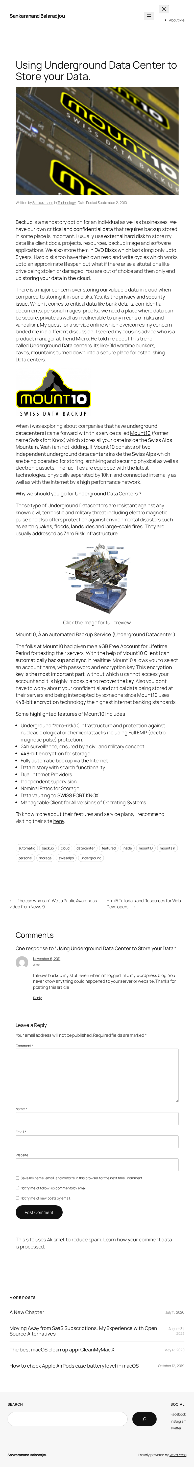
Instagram (178, 1421)
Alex (36, 964)
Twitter (176, 1428)
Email (21, 1131)
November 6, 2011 (46, 958)
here (58, 821)
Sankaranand (42, 202)
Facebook (178, 1414)
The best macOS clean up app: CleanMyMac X (62, 1349)
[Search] (144, 1419)
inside (127, 848)
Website (22, 1155)
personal (25, 858)
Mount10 (140, 433)
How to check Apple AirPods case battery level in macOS (74, 1366)
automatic (26, 848)
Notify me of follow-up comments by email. (53, 1188)
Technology (67, 202)
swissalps (66, 858)
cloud (65, 848)
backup (48, 848)
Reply (37, 997)
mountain (167, 848)
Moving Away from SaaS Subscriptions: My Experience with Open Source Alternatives (83, 1331)
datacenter (86, 848)
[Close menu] (164, 9)
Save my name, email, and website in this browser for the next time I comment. (82, 1178)
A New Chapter (27, 1312)
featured (109, 848)
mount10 (146, 848)
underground (91, 858)
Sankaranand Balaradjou (37, 15)
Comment (25, 1045)
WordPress (177, 1454)
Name (21, 1108)
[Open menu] (149, 16)
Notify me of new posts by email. (45, 1198)
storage (45, 858)
